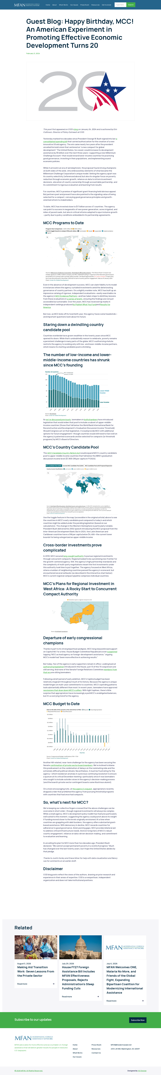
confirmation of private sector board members (71, 765)
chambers (93, 419)
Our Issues (74, 5)
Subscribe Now (138, 1020)
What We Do (63, 5)
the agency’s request (82, 789)
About (54, 5)
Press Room (84, 5)
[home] (27, 4)
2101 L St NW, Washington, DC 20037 (125, 1049)
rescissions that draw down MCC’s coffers (62, 690)
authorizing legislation (53, 666)
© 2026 (17, 1071)
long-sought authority (73, 556)
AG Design (142, 1071)
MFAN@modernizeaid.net (121, 1045)
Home (48, 5)
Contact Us (96, 1053)
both (86, 419)
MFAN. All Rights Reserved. (32, 1071)
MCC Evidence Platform (66, 296)
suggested (112, 651)
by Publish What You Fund (84, 304)
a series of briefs (74, 299)
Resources (95, 5)
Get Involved (106, 5)
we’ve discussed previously (58, 419)
